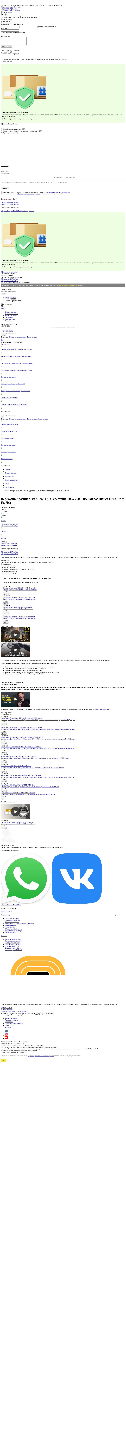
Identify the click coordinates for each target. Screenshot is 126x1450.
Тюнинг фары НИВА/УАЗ (13, 950)
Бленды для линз (10, 932)
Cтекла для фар (10, 927)
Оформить (5, 188)
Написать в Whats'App (101, 709)
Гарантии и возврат (11, 1020)
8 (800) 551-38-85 (10, 297)
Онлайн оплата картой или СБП (14, 129)
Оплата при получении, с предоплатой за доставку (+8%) (22, 131)
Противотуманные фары (17, 337)
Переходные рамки (11, 925)
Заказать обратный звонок (13, 301)
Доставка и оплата (11, 315)
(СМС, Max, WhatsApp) (14, 1011)
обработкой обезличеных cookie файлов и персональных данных (48, 1052)
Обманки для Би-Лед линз (13, 929)
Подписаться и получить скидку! (68, 285)
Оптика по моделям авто (13, 941)
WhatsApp (24, 211)
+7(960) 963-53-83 (7, 331)
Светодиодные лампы (12, 943)
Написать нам (6, 344)
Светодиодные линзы (12, 918)
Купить (4, 541)
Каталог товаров (10, 312)
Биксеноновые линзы (12, 922)
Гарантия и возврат (11, 314)
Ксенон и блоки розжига (13, 944)
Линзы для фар (32, 337)
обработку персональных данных (58, 192)
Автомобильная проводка (13, 931)
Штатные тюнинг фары (13, 948)
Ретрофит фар (5, 915)
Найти (3, 293)
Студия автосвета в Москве (14, 1023)
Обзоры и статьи (10, 319)
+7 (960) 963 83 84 (7, 1009)
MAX (15, 211)
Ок (3, 1061)
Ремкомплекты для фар (12, 920)
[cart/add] (2, 799)
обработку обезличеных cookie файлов (41, 1056)
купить (5, 511)
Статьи (7, 1025)
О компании (9, 317)
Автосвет (4, 936)
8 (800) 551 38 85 (6, 1008)
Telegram (4, 211)
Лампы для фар (43, 419)
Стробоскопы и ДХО (12, 946)
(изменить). (4, 166)
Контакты (8, 321)
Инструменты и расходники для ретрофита (19, 923)
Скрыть (80, 285)
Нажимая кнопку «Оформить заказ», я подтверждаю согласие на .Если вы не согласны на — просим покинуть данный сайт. (35, 193)
